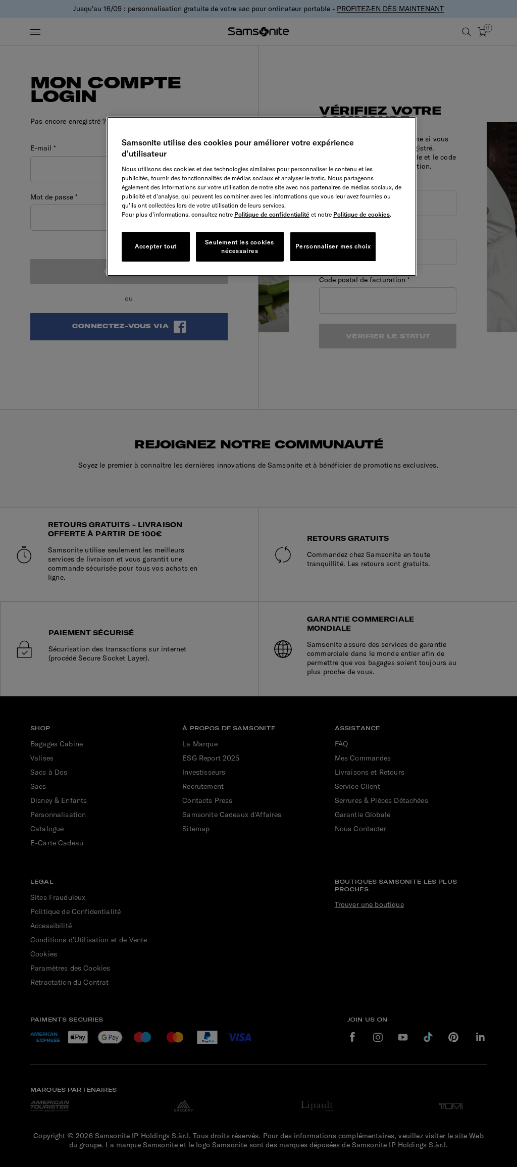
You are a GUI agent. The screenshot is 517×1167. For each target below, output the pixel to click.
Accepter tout (156, 246)
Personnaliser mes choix (333, 246)
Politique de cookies (361, 214)
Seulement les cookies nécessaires (239, 246)
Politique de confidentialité (271, 214)
